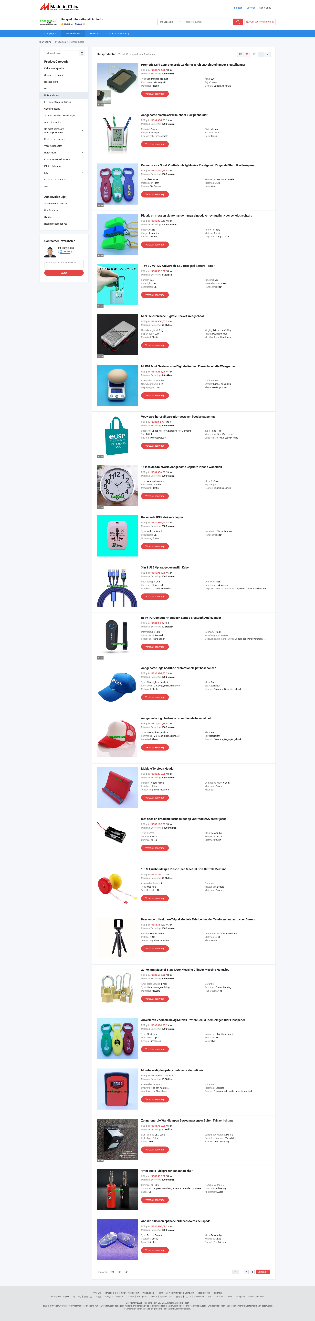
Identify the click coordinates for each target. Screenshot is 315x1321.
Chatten (66, 251)
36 (119, 1272)
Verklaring (109, 1292)
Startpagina (50, 33)
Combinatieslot (52, 108)
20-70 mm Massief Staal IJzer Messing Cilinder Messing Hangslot (185, 969)
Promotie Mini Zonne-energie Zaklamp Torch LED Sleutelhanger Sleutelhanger (193, 64)
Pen (46, 88)
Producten (75, 33)
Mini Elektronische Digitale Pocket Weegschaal (172, 316)
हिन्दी (209, 1296)
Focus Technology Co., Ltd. (153, 1302)
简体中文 (77, 1296)
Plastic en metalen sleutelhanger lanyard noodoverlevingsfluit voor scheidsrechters (196, 215)
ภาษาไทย (219, 1296)
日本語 (98, 1296)
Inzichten (218, 1292)
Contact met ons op (119, 33)
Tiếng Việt (240, 1296)
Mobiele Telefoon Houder (158, 768)
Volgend (262, 1271)
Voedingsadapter (53, 145)
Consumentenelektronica (57, 159)
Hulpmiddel (50, 152)
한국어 (179, 1296)
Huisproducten (51, 95)
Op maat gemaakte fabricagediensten (54, 130)
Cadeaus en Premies (54, 75)
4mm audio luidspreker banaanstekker (167, 1170)
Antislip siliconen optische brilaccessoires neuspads (175, 1221)
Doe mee (251, 7)
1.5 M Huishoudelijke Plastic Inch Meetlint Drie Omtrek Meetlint (183, 869)
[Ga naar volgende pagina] (267, 54)
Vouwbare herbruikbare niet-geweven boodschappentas (178, 416)
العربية (188, 1296)
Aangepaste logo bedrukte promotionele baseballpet (176, 718)
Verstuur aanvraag (155, 93)
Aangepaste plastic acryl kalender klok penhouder (174, 115)
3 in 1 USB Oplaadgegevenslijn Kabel (165, 567)
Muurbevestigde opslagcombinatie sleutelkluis (172, 1070)
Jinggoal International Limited (81, 19)
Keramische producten (55, 179)
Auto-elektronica (52, 122)
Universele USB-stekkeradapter (162, 517)
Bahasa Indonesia (256, 1296)
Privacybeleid (148, 1292)
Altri (46, 186)
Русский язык (166, 1296)
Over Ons (95, 33)
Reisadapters (51, 81)
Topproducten (204, 1292)
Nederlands (199, 1296)
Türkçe (229, 1296)
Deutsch (130, 1296)
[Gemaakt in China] (60, 6)
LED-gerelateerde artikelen (57, 102)
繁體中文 (88, 1296)
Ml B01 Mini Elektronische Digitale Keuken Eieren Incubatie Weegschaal (188, 366)
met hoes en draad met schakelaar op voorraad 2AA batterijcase (183, 819)
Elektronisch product (54, 68)
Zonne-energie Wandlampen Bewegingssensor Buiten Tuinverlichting (187, 1120)
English (66, 1296)
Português (142, 1296)
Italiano (153, 1296)
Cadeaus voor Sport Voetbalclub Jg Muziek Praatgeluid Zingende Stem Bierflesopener (198, 165)
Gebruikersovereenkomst (128, 1292)
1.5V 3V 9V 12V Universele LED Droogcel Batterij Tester (178, 265)
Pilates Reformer (52, 166)
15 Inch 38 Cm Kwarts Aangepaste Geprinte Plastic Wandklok (181, 467)
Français (109, 1296)
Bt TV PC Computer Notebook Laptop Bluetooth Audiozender (181, 617)
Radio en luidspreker (54, 139)
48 (127, 1272)
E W (46, 172)
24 (112, 1272)
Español (119, 1296)
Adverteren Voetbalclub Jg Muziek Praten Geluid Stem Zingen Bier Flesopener (193, 1020)
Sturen (64, 272)
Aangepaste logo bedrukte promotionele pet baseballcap (178, 668)
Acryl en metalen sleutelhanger (59, 115)
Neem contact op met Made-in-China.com (176, 1292)
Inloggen (238, 7)
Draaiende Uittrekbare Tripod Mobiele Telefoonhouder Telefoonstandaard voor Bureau (198, 919)
